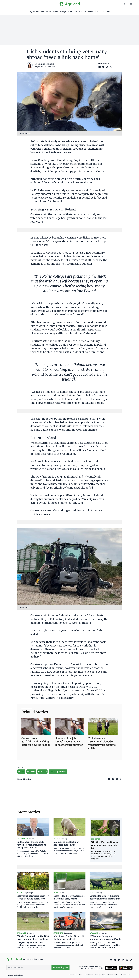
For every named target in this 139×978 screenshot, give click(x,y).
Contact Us (73, 975)
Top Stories (34, 12)
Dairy (48, 12)
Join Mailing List (60, 967)
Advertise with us (113, 975)
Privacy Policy (100, 975)
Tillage (63, 12)
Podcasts (106, 12)
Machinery (72, 12)
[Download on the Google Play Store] (126, 968)
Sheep (55, 12)
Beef (42, 12)
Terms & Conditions (86, 975)
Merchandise (126, 975)
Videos (97, 12)
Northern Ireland (86, 12)
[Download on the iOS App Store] (111, 968)
